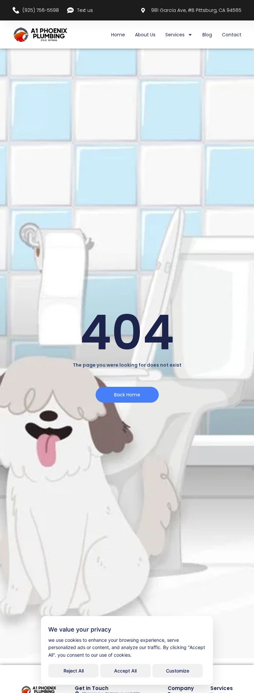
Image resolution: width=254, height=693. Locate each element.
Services (175, 34)
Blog (207, 34)
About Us (145, 34)
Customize (177, 671)
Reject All (74, 671)
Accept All (125, 671)
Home (118, 34)
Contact (231, 34)
